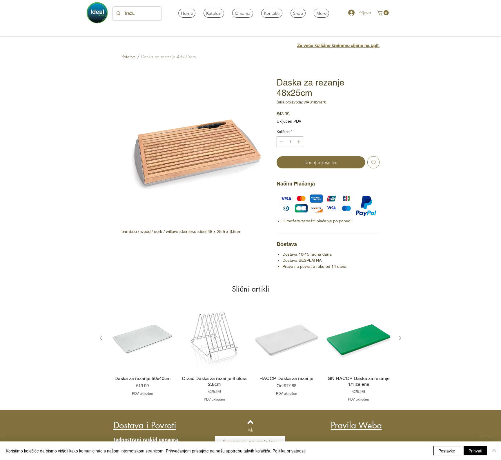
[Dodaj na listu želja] (373, 162)
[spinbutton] (290, 142)
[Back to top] (250, 422)
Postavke (446, 451)
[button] (383, 12)
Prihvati (475, 451)
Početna (128, 56)
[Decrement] (280, 142)
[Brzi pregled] (142, 338)
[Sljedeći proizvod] (400, 337)
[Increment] (299, 142)
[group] (250, 353)
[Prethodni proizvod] (100, 337)
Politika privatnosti (289, 451)
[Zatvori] (494, 450)
